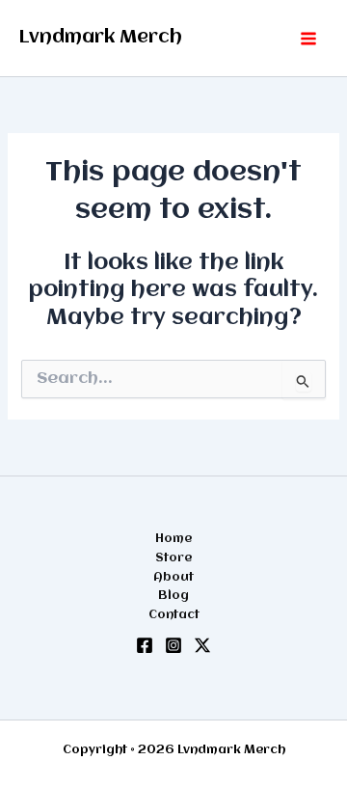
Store (173, 558)
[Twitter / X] (202, 645)
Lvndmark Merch (100, 37)
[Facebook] (144, 645)
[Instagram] (173, 645)
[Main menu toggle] (308, 38)
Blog (173, 595)
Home (173, 538)
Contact (174, 615)
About (173, 577)
